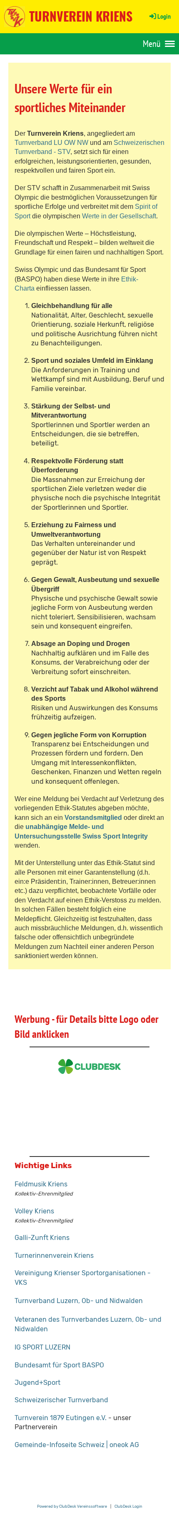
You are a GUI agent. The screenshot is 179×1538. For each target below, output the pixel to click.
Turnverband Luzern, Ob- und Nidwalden (79, 1301)
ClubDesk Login (128, 1506)
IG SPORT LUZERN (42, 1347)
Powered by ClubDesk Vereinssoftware (72, 1506)
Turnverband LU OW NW (51, 142)
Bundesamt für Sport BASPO (59, 1365)
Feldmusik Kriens (41, 1184)
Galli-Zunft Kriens (42, 1238)
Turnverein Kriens (80, 16)
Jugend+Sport (37, 1382)
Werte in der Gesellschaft (119, 216)
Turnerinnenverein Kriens (54, 1255)
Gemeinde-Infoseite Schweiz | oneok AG (77, 1445)
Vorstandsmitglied (93, 817)
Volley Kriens (34, 1211)
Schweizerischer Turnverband (61, 1400)
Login (164, 16)
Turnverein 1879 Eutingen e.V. (61, 1418)
